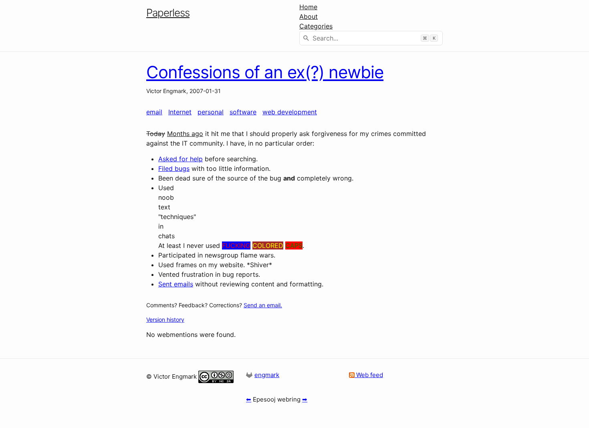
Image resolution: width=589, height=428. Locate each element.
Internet (180, 112)
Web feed (369, 375)
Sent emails (175, 284)
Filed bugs (174, 168)
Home (308, 7)
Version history (165, 319)
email (154, 112)
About (308, 16)
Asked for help (180, 159)
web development (289, 112)
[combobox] (371, 38)
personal (211, 112)
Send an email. (263, 305)
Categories (316, 26)
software (243, 112)
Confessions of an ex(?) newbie (264, 72)
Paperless (168, 12)
